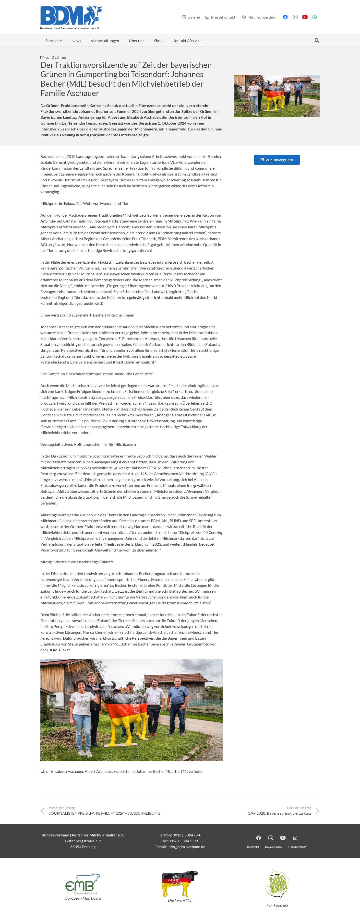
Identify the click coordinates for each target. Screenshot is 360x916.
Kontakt (253, 847)
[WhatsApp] (315, 17)
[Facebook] (285, 17)
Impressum (273, 847)
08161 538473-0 (187, 835)
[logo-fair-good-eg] (277, 884)
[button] (84, 40)
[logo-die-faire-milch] (180, 884)
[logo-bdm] (71, 17)
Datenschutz (297, 847)
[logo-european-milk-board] (83, 884)
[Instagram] (295, 17)
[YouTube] (305, 17)
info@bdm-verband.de (186, 846)
